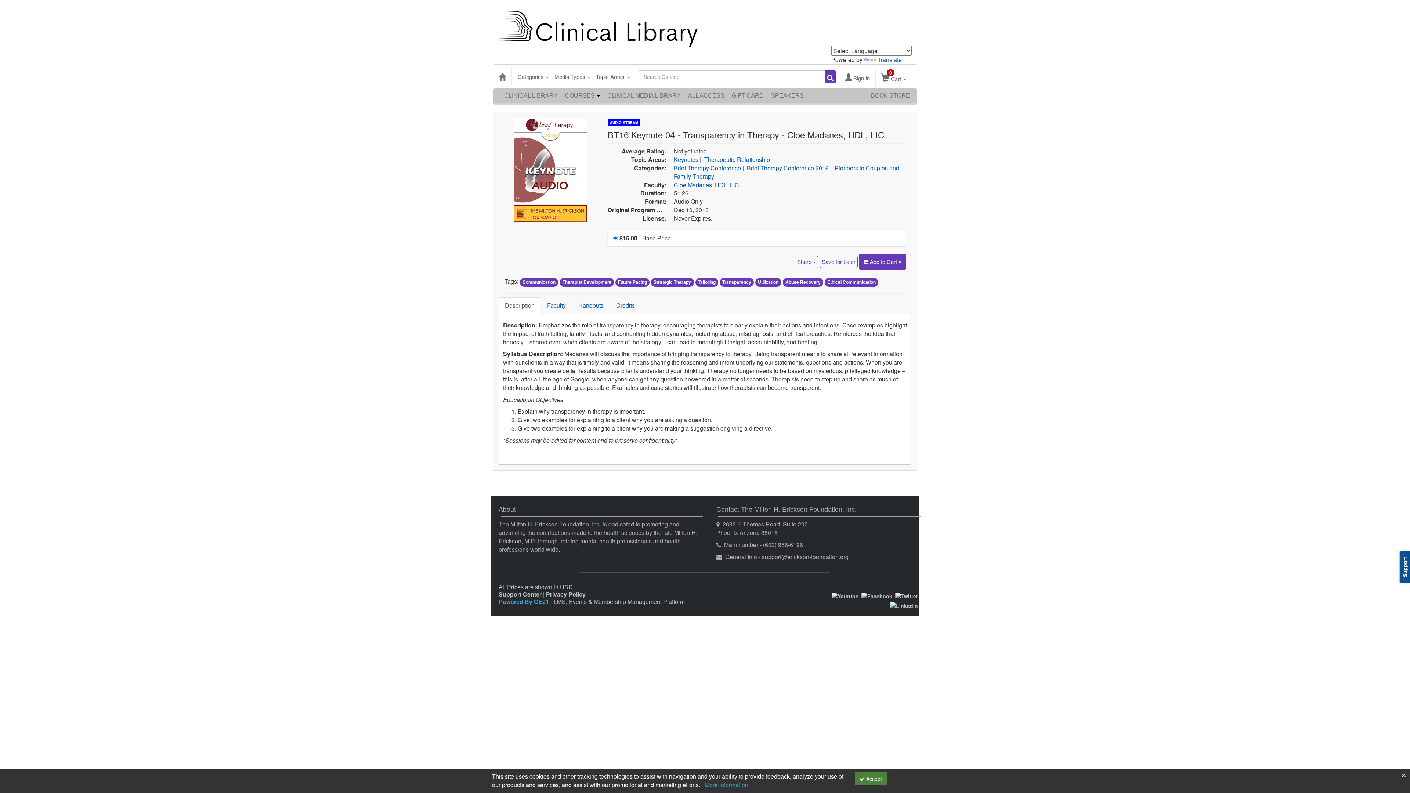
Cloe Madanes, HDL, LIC (706, 185)
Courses (580, 96)
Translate (890, 59)
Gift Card (748, 96)
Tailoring (707, 282)
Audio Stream (624, 122)
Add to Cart (884, 261)
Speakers (787, 96)
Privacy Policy (566, 594)
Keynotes (686, 159)
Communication (539, 282)
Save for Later (839, 261)
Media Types (570, 76)
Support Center (520, 594)
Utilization (768, 282)
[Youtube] (845, 595)
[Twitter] (906, 595)
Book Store (890, 96)
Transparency (736, 282)
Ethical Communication (851, 282)
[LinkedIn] (904, 605)
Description (520, 305)
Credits (625, 305)
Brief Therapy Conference (707, 168)
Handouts (591, 305)
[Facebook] (876, 595)
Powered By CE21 (524, 601)
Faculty (556, 305)
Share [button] (805, 261)
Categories (531, 76)
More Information (726, 785)
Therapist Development (587, 282)
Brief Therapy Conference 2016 (788, 168)
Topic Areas (611, 76)
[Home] (502, 77)
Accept (873, 778)
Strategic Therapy (672, 282)
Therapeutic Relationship (737, 159)
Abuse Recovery (803, 282)
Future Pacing (632, 282)
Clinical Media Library (644, 96)
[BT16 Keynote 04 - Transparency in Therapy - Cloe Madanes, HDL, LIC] (550, 169)
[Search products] (830, 76)
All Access (706, 96)
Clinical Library (531, 96)
